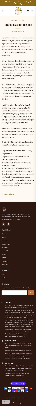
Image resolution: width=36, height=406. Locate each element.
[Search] (28, 11)
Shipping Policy (6, 244)
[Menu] (7, 11)
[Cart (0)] (32, 11)
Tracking (4, 254)
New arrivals (5, 241)
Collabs (4, 258)
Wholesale (4, 261)
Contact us (5, 265)
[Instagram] (8, 224)
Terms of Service (7, 251)
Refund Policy (5, 248)
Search (4, 237)
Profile (3, 278)
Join (31, 293)
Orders (4, 275)
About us (4, 234)
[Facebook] (3, 224)
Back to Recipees (9, 194)
